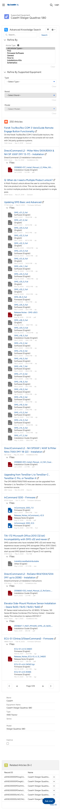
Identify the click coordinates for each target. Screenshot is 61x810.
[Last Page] (51, 686)
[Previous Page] (17, 686)
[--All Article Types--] (30, 48)
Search (44, 35)
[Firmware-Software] (30, 53)
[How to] (30, 58)
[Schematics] (30, 63)
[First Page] (9, 686)
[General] (30, 55)
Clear (53, 67)
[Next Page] (43, 686)
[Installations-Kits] (30, 60)
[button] (54, 777)
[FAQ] (30, 51)
